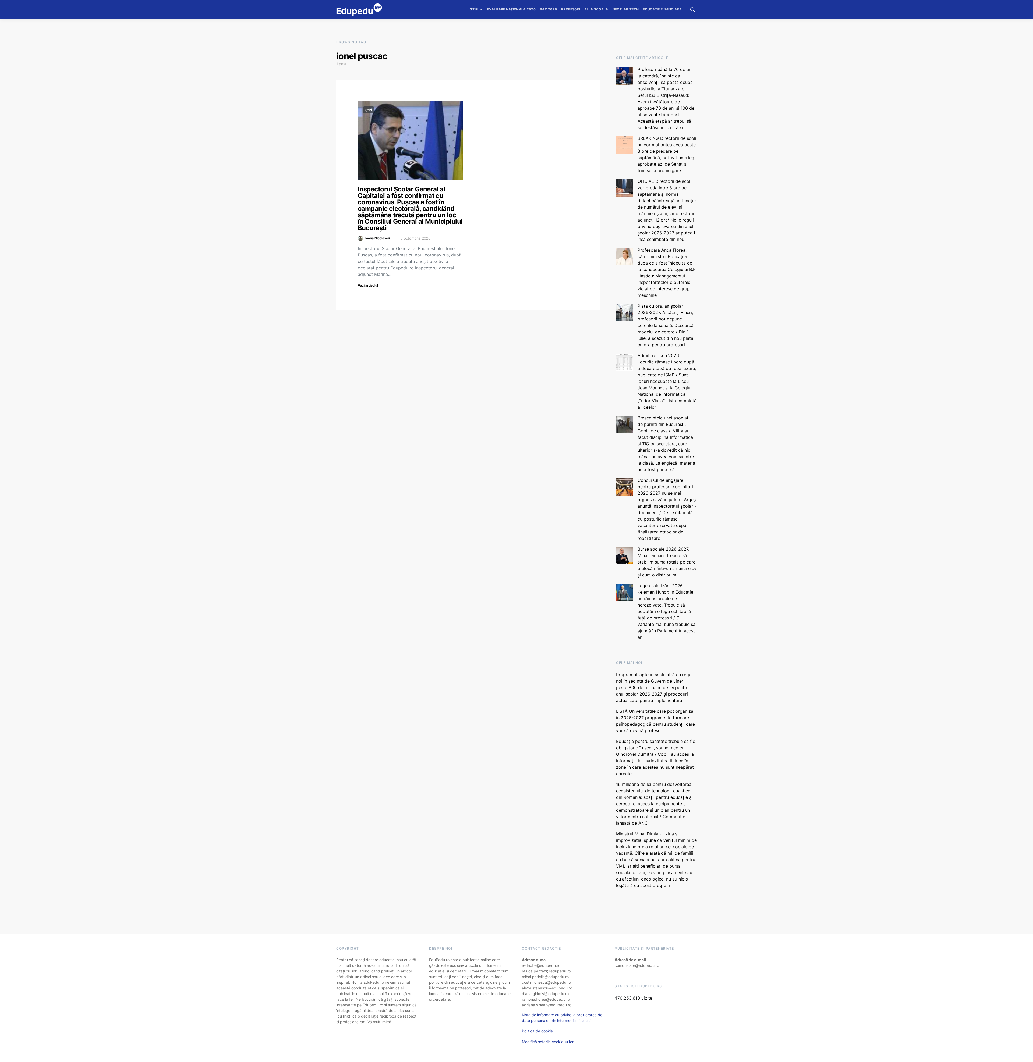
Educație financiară (662, 9)
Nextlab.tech (626, 9)
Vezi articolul (368, 285)
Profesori (570, 9)
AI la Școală (596, 9)
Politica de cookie (537, 1031)
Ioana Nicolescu (377, 238)
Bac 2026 (548, 9)
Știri (474, 9)
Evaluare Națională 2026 (511, 9)
